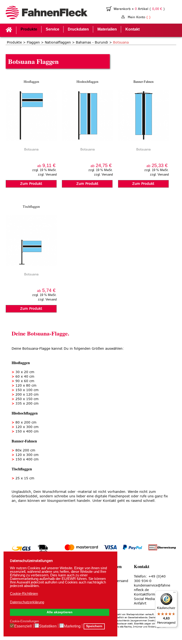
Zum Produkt (31, 183)
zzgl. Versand (47, 174)
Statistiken (48, 626)
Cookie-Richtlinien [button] (24, 593)
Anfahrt (140, 603)
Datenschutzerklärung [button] (27, 602)
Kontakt (132, 29)
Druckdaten (78, 29)
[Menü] (174, 593)
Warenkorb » (124, 9)
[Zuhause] (46, 13)
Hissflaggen (31, 81)
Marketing (72, 626)
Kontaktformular (148, 594)
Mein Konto (139, 17)
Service (52, 29)
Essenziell (23, 626)
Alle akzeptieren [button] (60, 612)
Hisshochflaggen (87, 81)
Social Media (144, 599)
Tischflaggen (31, 206)
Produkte (29, 29)
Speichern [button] (94, 626)
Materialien (107, 29)
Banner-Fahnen (143, 81)
